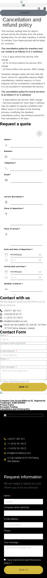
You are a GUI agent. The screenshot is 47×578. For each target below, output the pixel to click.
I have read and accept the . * (23, 381)
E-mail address (7, 351)
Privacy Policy (7, 405)
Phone (3, 359)
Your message (7, 367)
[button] (23, 5)
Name (3, 335)
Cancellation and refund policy (15, 409)
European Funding (8, 407)
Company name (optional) (13, 343)
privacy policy (36, 381)
